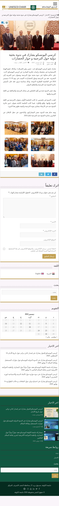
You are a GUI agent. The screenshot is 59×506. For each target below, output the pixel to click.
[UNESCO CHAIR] (29, 7)
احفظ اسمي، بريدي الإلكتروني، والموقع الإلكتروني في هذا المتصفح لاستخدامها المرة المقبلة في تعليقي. (32, 250)
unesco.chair (50, 62)
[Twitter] (36, 489)
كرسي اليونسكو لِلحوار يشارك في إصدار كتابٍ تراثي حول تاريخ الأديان (32, 353)
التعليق (53, 196)
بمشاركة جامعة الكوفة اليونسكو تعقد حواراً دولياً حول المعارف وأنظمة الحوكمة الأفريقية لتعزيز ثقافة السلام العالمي (24, 435)
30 (46, 334)
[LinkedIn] (34, 489)
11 (30, 324)
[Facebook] (39, 489)
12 (21, 324)
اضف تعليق (50, 64)
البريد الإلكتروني (49, 231)
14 (6, 324)
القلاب (20, 62)
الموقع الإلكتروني (50, 240)
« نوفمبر (54, 337)
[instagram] (28, 489)
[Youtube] (31, 489)
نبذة (57, 453)
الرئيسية (54, 15)
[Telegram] (24, 489)
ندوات (15, 62)
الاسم (53, 222)
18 (30, 327)
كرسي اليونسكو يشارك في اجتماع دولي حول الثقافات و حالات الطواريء (31, 381)
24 (39, 331)
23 (46, 331)
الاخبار (47, 15)
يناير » (48, 337)
